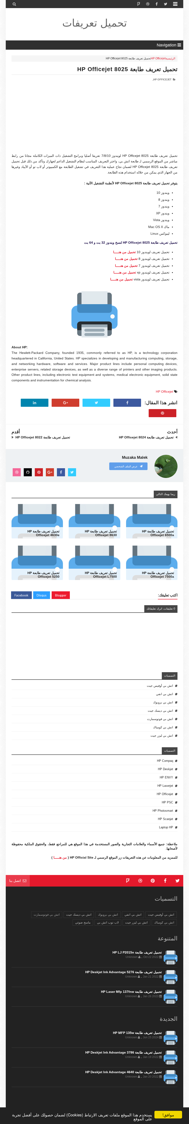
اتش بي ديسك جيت (160, 710)
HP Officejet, (162, 79)
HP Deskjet (165, 769)
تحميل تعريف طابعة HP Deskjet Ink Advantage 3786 (123, 1052)
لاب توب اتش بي (108, 922)
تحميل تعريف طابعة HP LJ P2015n (137, 952)
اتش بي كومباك (163, 727)
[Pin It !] (162, 413)
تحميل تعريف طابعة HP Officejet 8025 (127, 69)
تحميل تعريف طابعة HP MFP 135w (137, 1033)
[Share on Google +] (65, 403)
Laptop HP (166, 827)
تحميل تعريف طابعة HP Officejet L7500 (101, 574)
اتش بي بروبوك (163, 702)
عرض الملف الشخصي (126, 466)
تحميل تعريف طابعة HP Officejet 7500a (158, 574)
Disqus (42, 595)
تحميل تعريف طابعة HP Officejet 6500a (158, 533)
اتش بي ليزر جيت (162, 735)
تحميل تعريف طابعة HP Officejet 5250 (43, 574)
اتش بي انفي (164, 694)
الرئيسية (170, 58)
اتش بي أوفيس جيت (160, 685)
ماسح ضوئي (83, 922)
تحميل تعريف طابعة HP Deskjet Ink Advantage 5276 (123, 972)
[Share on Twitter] (96, 403)
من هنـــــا (60, 857)
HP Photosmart (163, 810)
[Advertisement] (94, 120)
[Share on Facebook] (127, 403)
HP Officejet (158, 58)
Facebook (21, 595)
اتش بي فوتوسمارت (160, 719)
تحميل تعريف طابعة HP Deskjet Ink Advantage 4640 (123, 1072)
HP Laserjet (165, 785)
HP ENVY (166, 777)
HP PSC (167, 802)
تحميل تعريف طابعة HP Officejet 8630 (101, 533)
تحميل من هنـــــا (124, 252)
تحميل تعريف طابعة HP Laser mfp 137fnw (131, 991)
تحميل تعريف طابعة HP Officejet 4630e (43, 533)
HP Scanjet (165, 819)
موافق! (168, 1115)
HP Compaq (165, 760)
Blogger (60, 595)
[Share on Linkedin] (34, 403)
